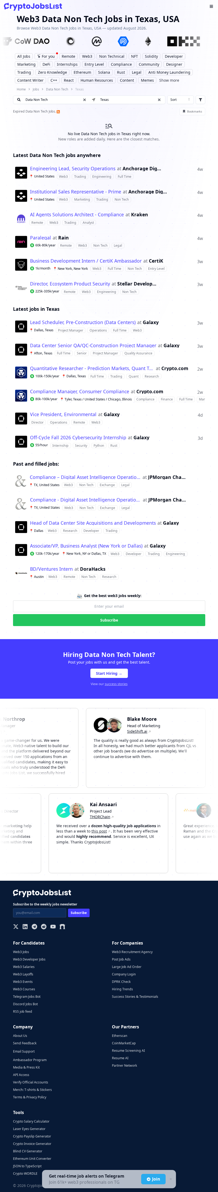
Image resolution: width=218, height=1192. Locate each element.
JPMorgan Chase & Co (167, 477)
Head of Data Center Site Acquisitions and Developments (93, 523)
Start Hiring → (109, 673)
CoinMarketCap (124, 1043)
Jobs (36, 89)
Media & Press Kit (26, 1067)
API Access (21, 1075)
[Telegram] (34, 927)
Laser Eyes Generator (29, 1129)
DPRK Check (121, 981)
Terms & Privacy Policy (29, 1097)
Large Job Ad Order (126, 967)
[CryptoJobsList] (33, 7)
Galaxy (151, 322)
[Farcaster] (62, 927)
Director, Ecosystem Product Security (70, 284)
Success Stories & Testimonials (135, 996)
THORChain (109, 816)
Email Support (24, 1051)
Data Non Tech (57, 89)
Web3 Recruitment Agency (132, 952)
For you (48, 56)
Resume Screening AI (128, 1050)
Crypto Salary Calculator (31, 1121)
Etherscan (119, 1035)
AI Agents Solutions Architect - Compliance (77, 214)
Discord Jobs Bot (25, 1004)
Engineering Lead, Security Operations (72, 168)
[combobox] (180, 100)
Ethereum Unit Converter (32, 1158)
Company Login (124, 974)
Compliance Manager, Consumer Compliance (79, 391)
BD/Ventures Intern (51, 569)
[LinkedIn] (25, 927)
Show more (169, 80)
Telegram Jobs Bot (26, 996)
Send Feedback (25, 1043)
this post (108, 831)
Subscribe (109, 620)
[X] (16, 927)
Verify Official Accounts (30, 1082)
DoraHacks (93, 569)
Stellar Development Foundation (136, 284)
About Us (20, 1035)
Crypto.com (174, 368)
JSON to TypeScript (27, 1166)
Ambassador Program (30, 1060)
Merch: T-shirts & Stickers (32, 1089)
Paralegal (40, 237)
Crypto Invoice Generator (32, 1143)
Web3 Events (23, 981)
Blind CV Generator (27, 1151)
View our (109, 684)
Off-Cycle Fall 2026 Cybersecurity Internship (78, 437)
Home (21, 89)
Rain (63, 237)
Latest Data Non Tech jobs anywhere (57, 155)
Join (156, 1179)
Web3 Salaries (24, 967)
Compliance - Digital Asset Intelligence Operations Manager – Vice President (85, 500)
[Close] (170, 1179)
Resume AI (120, 1058)
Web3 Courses (24, 989)
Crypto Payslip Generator (32, 1136)
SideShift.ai (128, 731)
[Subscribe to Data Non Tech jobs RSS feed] (58, 111)
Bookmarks (194, 111)
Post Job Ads (121, 959)
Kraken (139, 214)
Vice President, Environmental (63, 414)
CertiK (156, 261)
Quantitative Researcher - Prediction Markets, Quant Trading (92, 368)
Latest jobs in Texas (36, 309)
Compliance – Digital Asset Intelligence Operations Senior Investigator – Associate (85, 477)
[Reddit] (44, 927)
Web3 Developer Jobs (29, 959)
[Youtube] (53, 927)
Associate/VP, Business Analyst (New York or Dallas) (86, 546)
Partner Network (124, 1065)
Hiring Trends (122, 989)
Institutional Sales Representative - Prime (75, 191)
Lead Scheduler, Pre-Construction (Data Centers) (83, 322)
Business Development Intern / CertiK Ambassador (86, 261)
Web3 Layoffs (23, 974)
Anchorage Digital (142, 168)
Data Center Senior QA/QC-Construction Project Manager (93, 345)
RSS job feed (22, 1011)
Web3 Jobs (21, 952)
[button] (159, 100)
